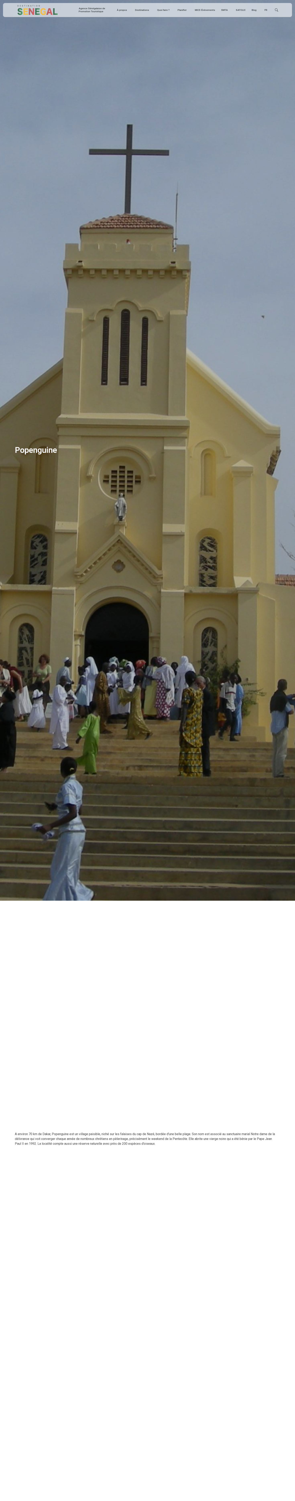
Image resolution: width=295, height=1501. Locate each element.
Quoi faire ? (163, 10)
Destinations (142, 10)
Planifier (182, 10)
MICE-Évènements (205, 10)
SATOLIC (241, 10)
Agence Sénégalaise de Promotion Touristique (92, 10)
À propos (122, 10)
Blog (254, 10)
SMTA (224, 10)
